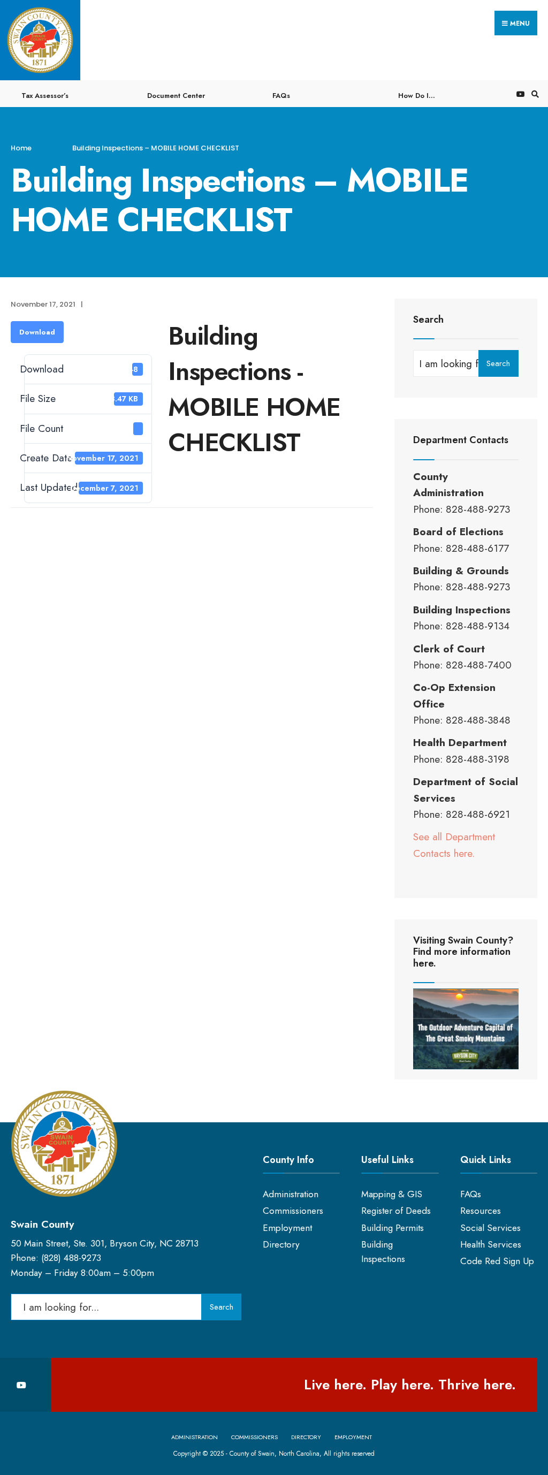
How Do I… (416, 95)
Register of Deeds (396, 1210)
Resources (480, 1210)
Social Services (490, 1227)
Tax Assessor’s (44, 95)
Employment (287, 1227)
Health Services (490, 1244)
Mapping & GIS (391, 1194)
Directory (281, 1244)
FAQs (281, 95)
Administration (290, 1194)
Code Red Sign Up (497, 1260)
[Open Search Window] (534, 94)
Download (37, 332)
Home (21, 148)
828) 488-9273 (72, 1257)
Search (498, 363)
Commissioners (293, 1210)
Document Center (176, 95)
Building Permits (392, 1227)
